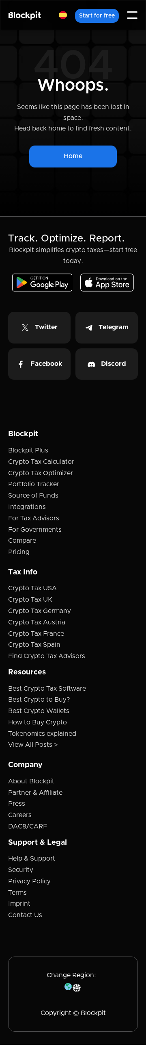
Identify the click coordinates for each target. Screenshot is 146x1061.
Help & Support (31, 858)
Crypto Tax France (36, 634)
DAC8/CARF (27, 826)
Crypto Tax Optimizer (40, 473)
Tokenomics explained (42, 734)
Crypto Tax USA (32, 588)
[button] (63, 15)
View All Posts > (33, 744)
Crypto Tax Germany (39, 611)
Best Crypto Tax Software (47, 688)
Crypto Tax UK (30, 599)
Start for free (97, 16)
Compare (22, 540)
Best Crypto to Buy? (39, 699)
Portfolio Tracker (33, 484)
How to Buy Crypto (37, 722)
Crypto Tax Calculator (41, 462)
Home (73, 156)
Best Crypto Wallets (38, 711)
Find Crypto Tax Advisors (46, 656)
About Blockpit (31, 781)
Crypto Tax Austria (36, 622)
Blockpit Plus (28, 450)
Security (20, 870)
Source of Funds (33, 495)
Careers (20, 815)
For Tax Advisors (33, 518)
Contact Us (25, 915)
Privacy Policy (29, 881)
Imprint (19, 903)
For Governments (35, 529)
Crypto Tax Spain (34, 644)
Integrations (27, 507)
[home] (25, 15)
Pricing (19, 552)
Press (16, 803)
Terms (17, 892)
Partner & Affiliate (35, 792)
